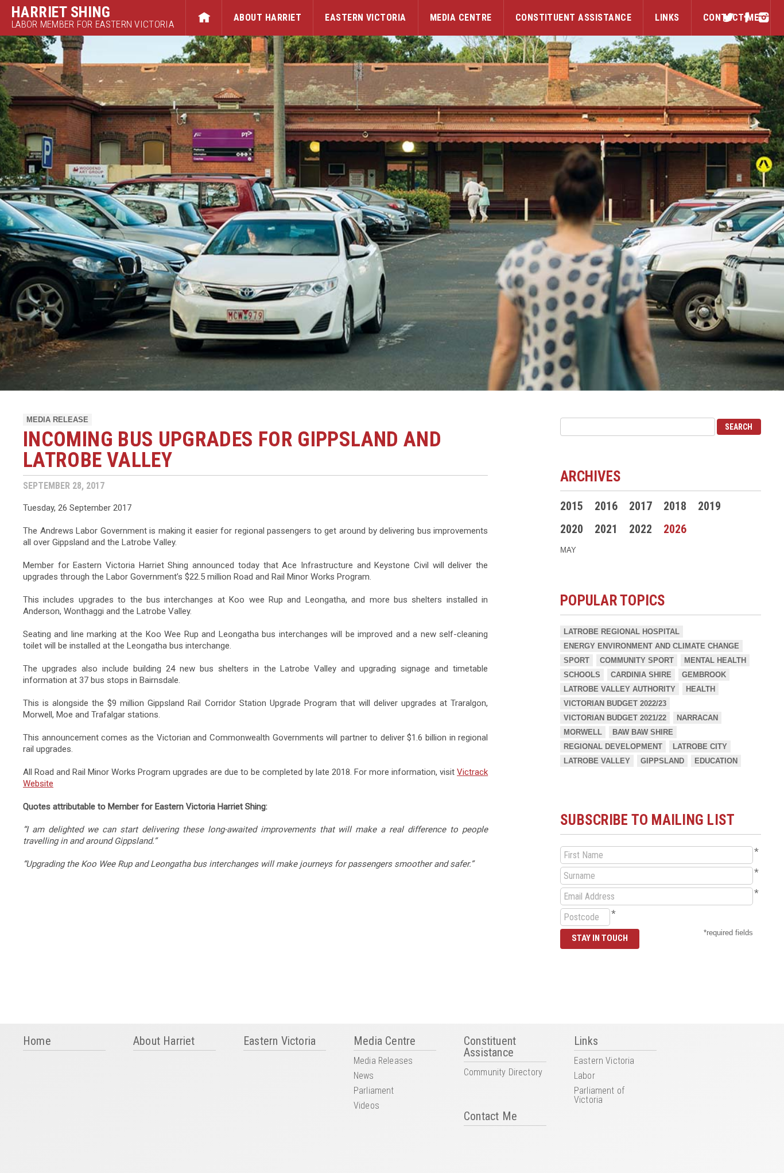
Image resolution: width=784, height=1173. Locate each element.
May (568, 550)
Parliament (374, 1091)
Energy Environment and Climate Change (651, 646)
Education (716, 761)
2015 (571, 506)
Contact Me (490, 1116)
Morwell (583, 732)
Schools (582, 674)
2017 (640, 506)
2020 (571, 529)
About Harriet (267, 17)
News (364, 1076)
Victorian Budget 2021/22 (615, 717)
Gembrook (704, 674)
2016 (606, 506)
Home (204, 18)
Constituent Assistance (573, 17)
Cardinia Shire (641, 674)
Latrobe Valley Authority (620, 689)
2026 (674, 529)
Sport (576, 660)
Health (700, 689)
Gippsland (662, 761)
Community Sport (637, 660)
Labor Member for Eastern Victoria (92, 24)
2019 (709, 506)
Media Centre (461, 17)
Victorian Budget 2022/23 (615, 703)
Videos (366, 1106)
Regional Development (613, 746)
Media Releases (383, 1061)
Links (667, 17)
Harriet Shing (61, 12)
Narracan (697, 717)
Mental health (715, 660)
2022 (640, 529)
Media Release (57, 419)
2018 (674, 506)
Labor (584, 1076)
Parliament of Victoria (599, 1095)
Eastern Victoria (365, 17)
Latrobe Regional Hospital (622, 631)
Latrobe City (700, 746)
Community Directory (503, 1073)
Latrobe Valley (597, 761)
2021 (606, 529)
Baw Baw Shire (642, 732)
